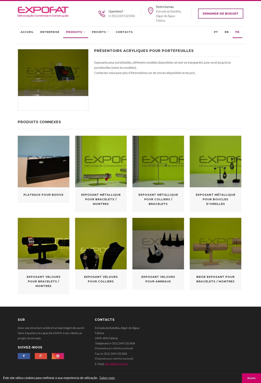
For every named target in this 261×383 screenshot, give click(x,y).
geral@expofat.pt (116, 364)
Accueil (27, 31)
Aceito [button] (251, 378)
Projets (99, 31)
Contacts (124, 31)
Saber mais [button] (107, 378)
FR (237, 31)
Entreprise (49, 31)
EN (227, 31)
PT (216, 31)
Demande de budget (221, 13)
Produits (74, 31)
